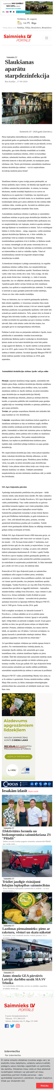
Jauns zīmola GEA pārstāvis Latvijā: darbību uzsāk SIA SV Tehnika (24, 979)
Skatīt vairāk (33, 791)
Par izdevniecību (13, 1055)
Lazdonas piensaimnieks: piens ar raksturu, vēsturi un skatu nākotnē (26, 930)
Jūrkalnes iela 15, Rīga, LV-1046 (25, 1021)
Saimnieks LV (12, 57)
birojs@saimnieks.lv (20, 1016)
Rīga (34, 23)
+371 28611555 (19, 1019)
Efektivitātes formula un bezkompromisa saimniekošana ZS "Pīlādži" (26, 834)
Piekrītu (44, 1085)
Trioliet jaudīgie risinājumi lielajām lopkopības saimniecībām (26, 883)
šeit (23, 1081)
